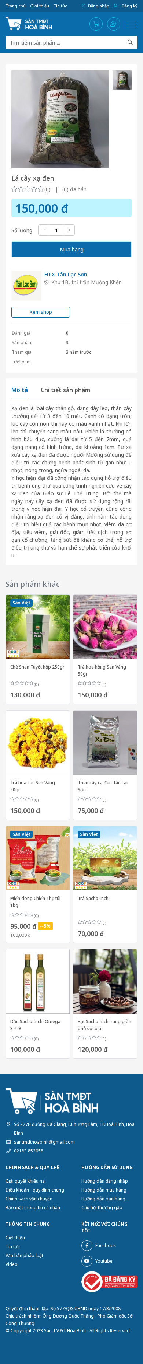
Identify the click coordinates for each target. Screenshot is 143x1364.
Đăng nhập (98, 5)
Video (12, 1264)
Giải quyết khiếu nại (26, 1181)
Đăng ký (130, 5)
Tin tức (60, 5)
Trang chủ (16, 5)
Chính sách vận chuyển (29, 1199)
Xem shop (41, 311)
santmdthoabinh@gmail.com (44, 1142)
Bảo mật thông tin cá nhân (33, 1207)
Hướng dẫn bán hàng (103, 1199)
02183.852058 (28, 1151)
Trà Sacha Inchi (94, 898)
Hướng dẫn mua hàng (103, 1190)
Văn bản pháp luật (24, 1255)
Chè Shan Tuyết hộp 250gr (37, 667)
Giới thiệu (39, 5)
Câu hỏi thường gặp (101, 1207)
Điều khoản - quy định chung (35, 1190)
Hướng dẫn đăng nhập (104, 1181)
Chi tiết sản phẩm (65, 390)
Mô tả (19, 390)
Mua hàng (72, 249)
